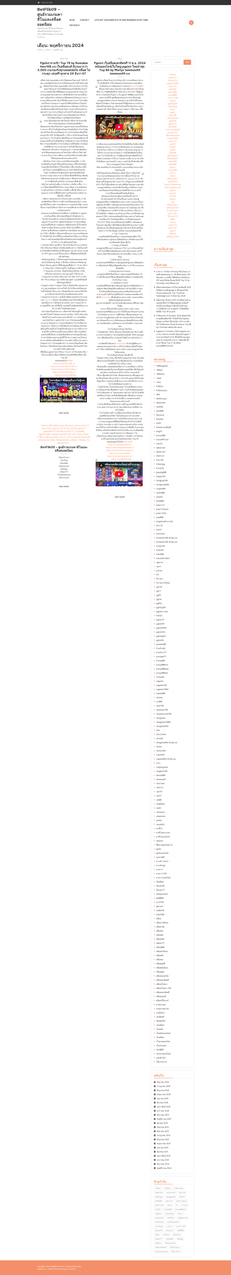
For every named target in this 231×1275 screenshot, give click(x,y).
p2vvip (159, 570)
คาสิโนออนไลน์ (51, 437)
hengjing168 (162, 480)
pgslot (173, 100)
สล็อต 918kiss (162, 922)
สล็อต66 (172, 152)
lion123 (159, 525)
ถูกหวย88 (160, 857)
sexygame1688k (163, 722)
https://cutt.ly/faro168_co (64, 372)
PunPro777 (69, 431)
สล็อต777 (160, 943)
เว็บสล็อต (160, 1037)
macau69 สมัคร (163, 558)
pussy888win (162, 673)
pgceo (159, 599)
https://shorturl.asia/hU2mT (120, 456)
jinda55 (172, 147)
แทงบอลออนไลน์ (161, 1251)
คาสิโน (41, 437)
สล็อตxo (172, 233)
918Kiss (44, 425)
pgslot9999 (48, 431)
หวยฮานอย (161, 1004)
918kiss (172, 74)
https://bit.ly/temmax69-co (120, 444)
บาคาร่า (62, 437)
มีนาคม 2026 (162, 1102)
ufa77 (158, 795)
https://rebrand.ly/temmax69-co (120, 447)
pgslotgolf (161, 636)
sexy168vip (169, 1213)
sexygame (160, 718)
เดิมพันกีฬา (161, 1021)
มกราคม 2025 (163, 1160)
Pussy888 (79, 431)
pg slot (173, 193)
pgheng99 (172, 103)
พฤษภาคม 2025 (164, 1143)
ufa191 (159, 791)
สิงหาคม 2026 (163, 1082)
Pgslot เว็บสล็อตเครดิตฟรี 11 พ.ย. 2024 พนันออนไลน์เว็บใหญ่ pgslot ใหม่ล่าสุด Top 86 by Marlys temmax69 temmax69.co (120, 68)
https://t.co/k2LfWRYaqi (65, 375)
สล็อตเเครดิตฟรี (163, 992)
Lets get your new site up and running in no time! (121, 20)
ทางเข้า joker (172, 210)
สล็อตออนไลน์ (62, 440)
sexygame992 (162, 726)
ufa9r (158, 808)
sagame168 (161, 685)
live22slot (160, 533)
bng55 (159, 431)
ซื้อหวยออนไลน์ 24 (164, 845)
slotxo (172, 175)
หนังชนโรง (172, 80)
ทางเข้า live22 (162, 861)
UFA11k (159, 787)
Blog (72, 20)
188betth (160, 374)
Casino (77, 425)
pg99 (158, 595)
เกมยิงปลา (73, 440)
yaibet (159, 820)
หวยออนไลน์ (172, 138)
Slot (69, 434)
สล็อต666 (160, 939)
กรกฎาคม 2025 (163, 1135)
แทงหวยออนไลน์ (163, 1053)
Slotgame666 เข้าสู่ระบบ (166, 742)
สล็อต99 (159, 955)
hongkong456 (162, 484)
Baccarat (69, 425)
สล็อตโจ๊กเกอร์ (162, 1000)
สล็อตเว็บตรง (172, 155)
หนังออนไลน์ (172, 118)
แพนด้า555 (161, 1057)
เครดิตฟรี (160, 1016)
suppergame (162, 767)
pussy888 (172, 92)
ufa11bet (160, 783)
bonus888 (160, 435)
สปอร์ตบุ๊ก (160, 914)
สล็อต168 (64, 58)
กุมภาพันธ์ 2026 (163, 1106)
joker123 (173, 77)
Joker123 (85, 425)
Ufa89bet (160, 804)
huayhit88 (160, 488)
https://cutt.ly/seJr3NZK (119, 453)
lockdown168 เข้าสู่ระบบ (166, 537)
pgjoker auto (162, 611)
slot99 (172, 149)
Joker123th (46, 428)
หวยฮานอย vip (162, 1008)
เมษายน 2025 (162, 1147)
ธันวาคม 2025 (163, 1115)
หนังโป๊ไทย (172, 181)
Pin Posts (75, 25)
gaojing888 (161, 472)
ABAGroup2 (58, 425)
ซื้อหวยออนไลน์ (172, 135)
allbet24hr (161, 402)
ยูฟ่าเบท (159, 906)
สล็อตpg (180, 1239)
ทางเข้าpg (160, 865)
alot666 (159, 406)
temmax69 (134, 86)
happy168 (160, 476)
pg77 (158, 591)
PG (61, 428)
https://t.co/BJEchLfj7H (121, 459)
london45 (160, 546)
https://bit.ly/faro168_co (64, 363)
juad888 (159, 517)
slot (172, 201)
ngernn (55, 428)
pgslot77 (82, 428)
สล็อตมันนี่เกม (162, 967)
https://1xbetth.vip (172, 184)
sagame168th (45, 434)
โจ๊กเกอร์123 (172, 216)
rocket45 (160, 677)
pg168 (172, 144)
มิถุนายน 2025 (163, 1139)
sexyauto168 (162, 709)
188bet (159, 370)
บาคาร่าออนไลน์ (74, 437)
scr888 (159, 701)
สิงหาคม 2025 (163, 1131)
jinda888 (160, 501)
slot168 (159, 738)
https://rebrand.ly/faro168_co (64, 366)
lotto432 (160, 550)
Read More (64, 413)
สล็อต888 (173, 161)
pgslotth (160, 640)
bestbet (159, 419)
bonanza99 (171, 1192)
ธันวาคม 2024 (163, 1164)
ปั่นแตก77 (160, 890)
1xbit (158, 382)
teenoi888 (160, 775)
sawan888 (160, 693)
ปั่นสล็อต (160, 881)
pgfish (159, 603)
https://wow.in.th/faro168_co (64, 369)
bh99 (158, 423)
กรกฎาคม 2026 (163, 1086)
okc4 (158, 566)
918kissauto (161, 390)
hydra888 (160, 492)
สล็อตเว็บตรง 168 (163, 988)
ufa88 (158, 800)
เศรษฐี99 (160, 1049)
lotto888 (160, 554)
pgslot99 (160, 623)
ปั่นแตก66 (86, 437)
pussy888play (162, 668)
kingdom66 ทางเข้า (164, 521)
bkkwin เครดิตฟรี (163, 427)
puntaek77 (161, 656)
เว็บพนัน (82, 440)
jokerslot (173, 228)
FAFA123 (160, 456)
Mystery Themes (68, 1269)
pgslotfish (160, 632)
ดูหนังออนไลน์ (173, 207)
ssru (158, 763)
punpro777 (173, 132)
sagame (159, 681)
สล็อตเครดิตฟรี (162, 980)
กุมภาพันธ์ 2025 (163, 1155)
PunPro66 (58, 431)
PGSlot (74, 428)
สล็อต (84, 184)
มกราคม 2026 (163, 1110)
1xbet (158, 378)
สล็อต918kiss (162, 951)
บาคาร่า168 (173, 97)
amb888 (160, 411)
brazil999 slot (162, 439)
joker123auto (162, 509)
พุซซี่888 (160, 898)
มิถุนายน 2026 (163, 1090)
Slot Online (77, 434)
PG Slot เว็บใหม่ (163, 583)
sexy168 (160, 705)
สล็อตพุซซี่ (160, 963)
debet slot (160, 447)
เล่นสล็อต (160, 1025)
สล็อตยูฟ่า (160, 971)
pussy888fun (162, 664)
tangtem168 (161, 771)
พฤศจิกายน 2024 (164, 1168)
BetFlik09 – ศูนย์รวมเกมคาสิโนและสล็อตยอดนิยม (49, 17)
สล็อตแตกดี (161, 996)
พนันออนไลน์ (43, 440)
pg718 (159, 587)
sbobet (159, 697)
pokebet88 (161, 644)
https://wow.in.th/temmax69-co (120, 450)
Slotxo (86, 434)
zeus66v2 (160, 824)
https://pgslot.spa (173, 187)
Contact (84, 20)
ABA (50, 425)
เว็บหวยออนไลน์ (163, 1041)
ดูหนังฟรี (172, 89)
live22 (172, 109)
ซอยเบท (159, 840)
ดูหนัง (172, 112)
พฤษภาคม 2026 (164, 1094)
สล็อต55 (159, 931)
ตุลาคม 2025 (162, 1123)
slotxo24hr (161, 750)
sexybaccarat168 (59, 434)
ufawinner (161, 816)
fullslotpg (172, 106)
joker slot (172, 213)
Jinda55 (182, 1197)
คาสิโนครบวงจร (163, 832)
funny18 (160, 468)
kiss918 (172, 196)
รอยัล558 (160, 910)
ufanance (160, 812)
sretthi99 (160, 754)
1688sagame (162, 366)
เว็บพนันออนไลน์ (163, 1033)
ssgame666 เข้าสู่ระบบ (166, 759)
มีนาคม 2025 (162, 1151)
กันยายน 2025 (163, 1127)
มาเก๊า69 (160, 902)
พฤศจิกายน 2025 (164, 1119)
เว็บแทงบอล (161, 1045)
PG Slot (67, 428)
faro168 (159, 460)
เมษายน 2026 (162, 1098)
